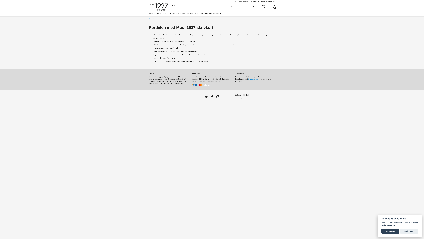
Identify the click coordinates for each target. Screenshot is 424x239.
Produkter (154, 13)
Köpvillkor (264, 8)
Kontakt (263, 5)
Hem (150, 19)
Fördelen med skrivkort (159, 19)
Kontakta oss (253, 79)
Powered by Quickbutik (240, 98)
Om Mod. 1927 (192, 13)
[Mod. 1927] (159, 7)
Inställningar (409, 231)
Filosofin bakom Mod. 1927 (174, 13)
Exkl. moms (175, 6)
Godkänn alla (390, 231)
